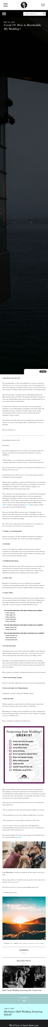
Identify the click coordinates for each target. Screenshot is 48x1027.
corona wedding (23, 943)
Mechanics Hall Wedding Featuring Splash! (23, 1012)
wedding (42, 943)
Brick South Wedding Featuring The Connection (21, 990)
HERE (4, 505)
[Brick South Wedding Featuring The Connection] (24, 977)
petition (27, 505)
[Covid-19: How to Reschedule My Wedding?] (24, 196)
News (11, 943)
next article (24, 997)
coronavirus (31, 943)
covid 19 (36, 943)
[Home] (24, 5)
